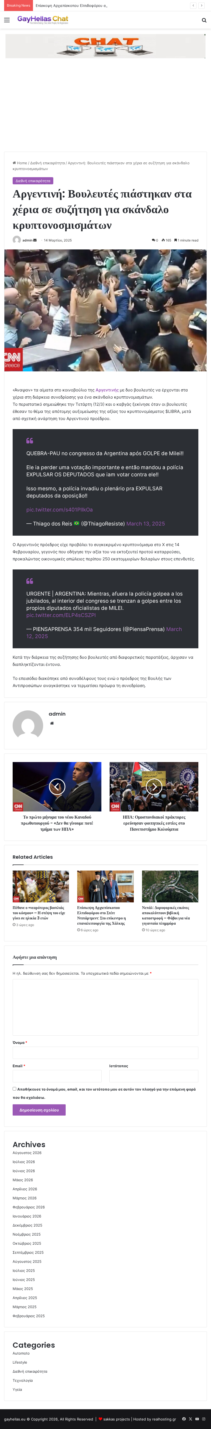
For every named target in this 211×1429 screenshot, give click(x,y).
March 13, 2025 (145, 524)
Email (19, 1066)
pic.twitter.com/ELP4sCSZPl (61, 615)
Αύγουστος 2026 (27, 1152)
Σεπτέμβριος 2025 (28, 1252)
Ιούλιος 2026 (24, 1162)
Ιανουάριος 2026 (27, 1216)
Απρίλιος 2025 (25, 1297)
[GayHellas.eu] (43, 20)
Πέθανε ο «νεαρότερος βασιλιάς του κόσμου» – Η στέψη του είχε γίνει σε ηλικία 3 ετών (39, 913)
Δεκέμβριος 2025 (27, 1225)
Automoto (21, 1353)
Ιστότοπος (118, 1066)
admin (27, 240)
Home (21, 163)
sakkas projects (116, 1419)
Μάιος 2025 (23, 1288)
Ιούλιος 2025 (24, 1270)
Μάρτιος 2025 (25, 1307)
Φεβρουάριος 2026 (29, 1207)
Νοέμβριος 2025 (27, 1234)
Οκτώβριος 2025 (27, 1243)
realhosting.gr (164, 1419)
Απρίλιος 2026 (25, 1189)
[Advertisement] (105, 110)
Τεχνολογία (23, 1380)
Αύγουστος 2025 (27, 1261)
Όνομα (20, 1042)
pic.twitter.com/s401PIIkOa (59, 510)
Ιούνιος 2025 (24, 1279)
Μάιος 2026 (23, 1180)
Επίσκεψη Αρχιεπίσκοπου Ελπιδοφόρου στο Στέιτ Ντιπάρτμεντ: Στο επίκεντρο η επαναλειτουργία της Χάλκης (101, 915)
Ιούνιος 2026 (24, 1171)
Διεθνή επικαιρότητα (47, 163)
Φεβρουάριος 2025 (29, 1316)
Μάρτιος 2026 (25, 1198)
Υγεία (17, 1389)
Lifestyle (20, 1362)
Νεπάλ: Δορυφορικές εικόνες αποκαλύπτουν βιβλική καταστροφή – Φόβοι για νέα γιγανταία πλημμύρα (166, 915)
